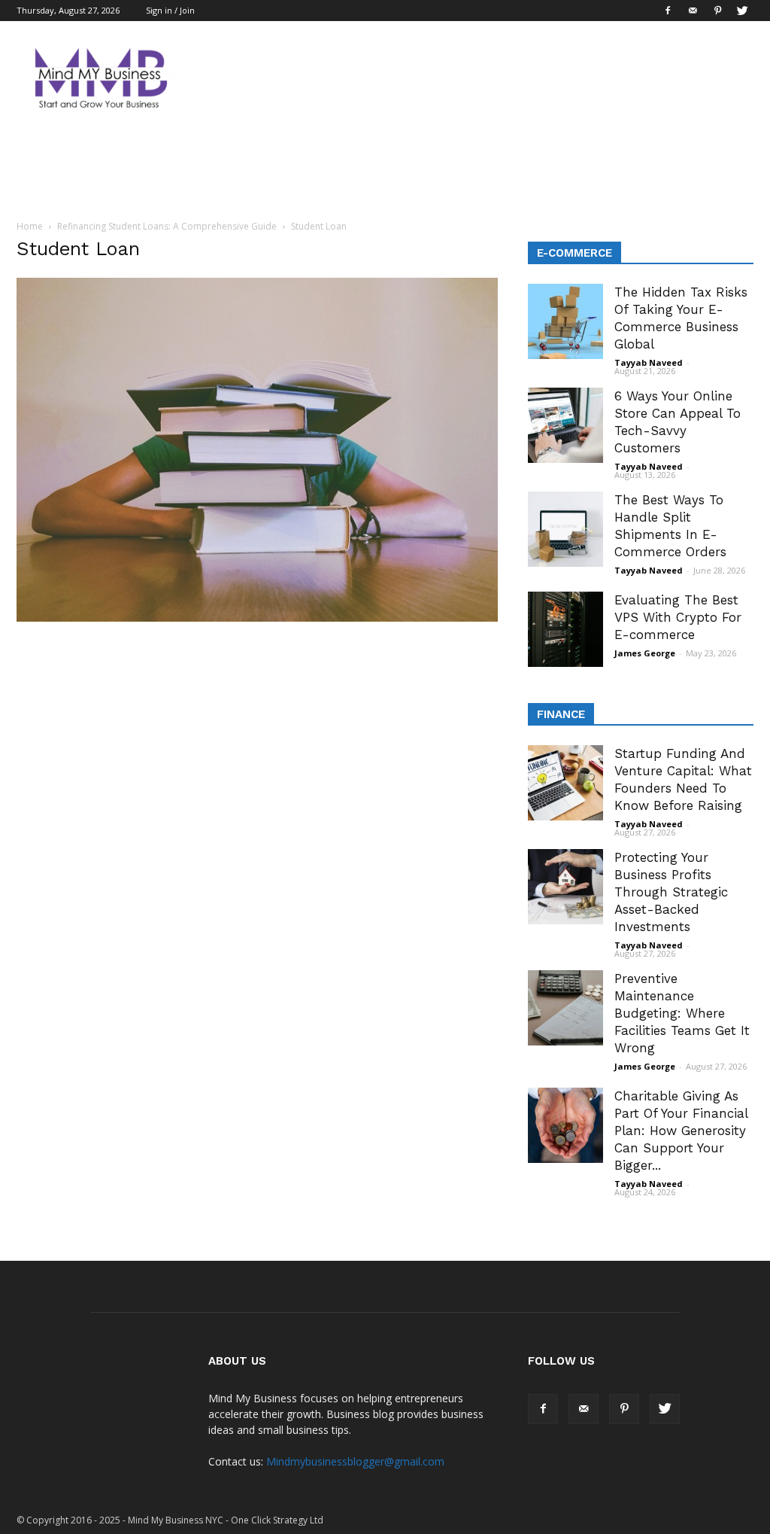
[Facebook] (667, 10)
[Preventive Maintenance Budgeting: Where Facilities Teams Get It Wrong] (565, 1007)
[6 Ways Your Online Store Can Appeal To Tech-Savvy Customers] (565, 425)
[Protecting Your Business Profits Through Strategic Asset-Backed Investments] (565, 886)
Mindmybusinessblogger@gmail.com (355, 1461)
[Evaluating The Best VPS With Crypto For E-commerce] (565, 629)
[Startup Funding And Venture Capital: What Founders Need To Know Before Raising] (565, 782)
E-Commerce (574, 253)
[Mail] (692, 10)
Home (30, 226)
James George (644, 653)
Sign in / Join (170, 10)
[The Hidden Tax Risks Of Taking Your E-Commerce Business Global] (565, 321)
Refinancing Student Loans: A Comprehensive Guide (167, 226)
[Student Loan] (257, 618)
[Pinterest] (717, 10)
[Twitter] (742, 10)
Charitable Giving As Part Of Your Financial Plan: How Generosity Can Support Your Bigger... (680, 1130)
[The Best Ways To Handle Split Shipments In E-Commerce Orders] (565, 529)
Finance (561, 714)
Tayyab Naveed (648, 362)
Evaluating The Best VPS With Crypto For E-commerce (677, 617)
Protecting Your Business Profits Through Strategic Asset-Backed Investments (671, 892)
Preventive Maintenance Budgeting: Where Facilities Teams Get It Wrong (682, 1013)
